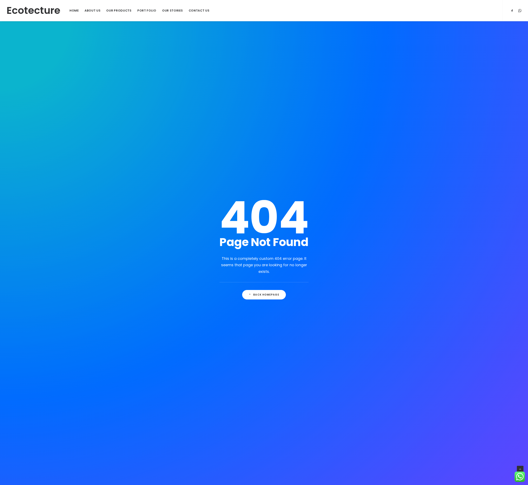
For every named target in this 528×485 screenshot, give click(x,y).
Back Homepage (266, 294)
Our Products (118, 10)
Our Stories (172, 10)
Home (74, 10)
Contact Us (199, 10)
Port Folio (146, 10)
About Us (93, 10)
